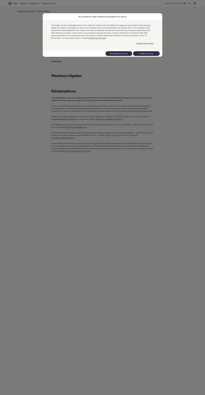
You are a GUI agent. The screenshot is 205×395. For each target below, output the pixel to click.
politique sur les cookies (97, 38)
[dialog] (102, 197)
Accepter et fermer (146, 53)
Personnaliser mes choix (119, 53)
